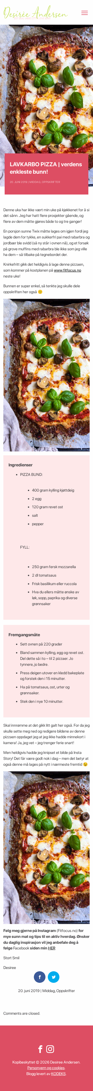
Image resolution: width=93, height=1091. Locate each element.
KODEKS (58, 1073)
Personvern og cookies (46, 1068)
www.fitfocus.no (67, 270)
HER (51, 948)
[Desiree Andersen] (35, 12)
